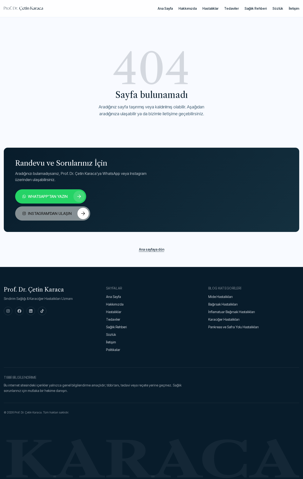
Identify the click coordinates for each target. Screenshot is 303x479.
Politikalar (113, 350)
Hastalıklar (210, 8)
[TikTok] (42, 311)
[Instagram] (8, 311)
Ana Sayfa (165, 8)
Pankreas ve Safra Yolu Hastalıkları (233, 327)
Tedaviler (231, 8)
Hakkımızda (187, 8)
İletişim (294, 8)
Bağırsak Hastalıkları (223, 304)
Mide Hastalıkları (220, 297)
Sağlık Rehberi (256, 8)
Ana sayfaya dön (151, 249)
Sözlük (277, 8)
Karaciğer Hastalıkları (224, 319)
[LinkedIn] (31, 311)
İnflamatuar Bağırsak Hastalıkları (231, 312)
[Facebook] (19, 311)
